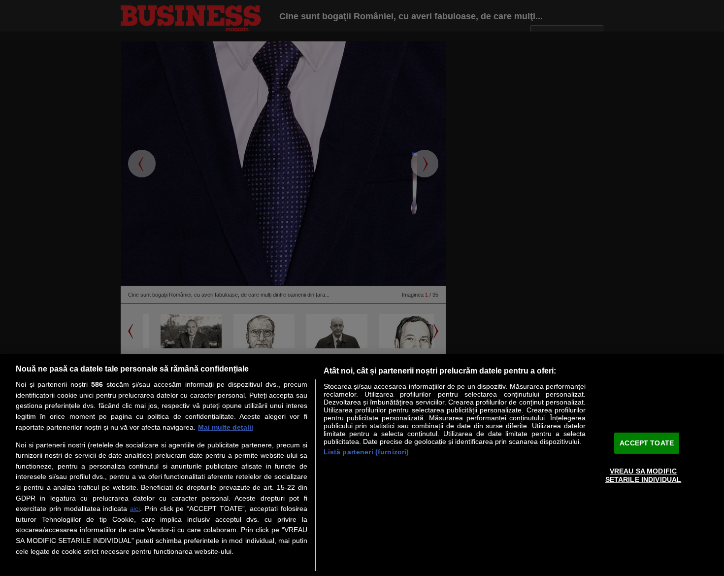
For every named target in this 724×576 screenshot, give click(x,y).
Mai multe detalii (225, 427)
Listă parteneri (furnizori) (366, 452)
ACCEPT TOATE (647, 443)
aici (135, 508)
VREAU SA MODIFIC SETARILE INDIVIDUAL (643, 475)
